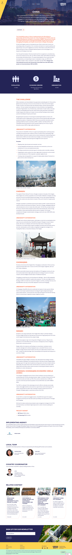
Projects (38, 3)
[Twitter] (42, 548)
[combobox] (68, 554)
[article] (15, 433)
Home (33, 3)
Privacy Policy (22, 546)
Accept (63, 552)
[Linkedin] (44, 548)
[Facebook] (47, 548)
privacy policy (8, 553)
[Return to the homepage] (59, 547)
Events (7, 548)
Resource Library (9, 546)
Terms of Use (22, 548)
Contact (21, 545)
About (7, 545)
